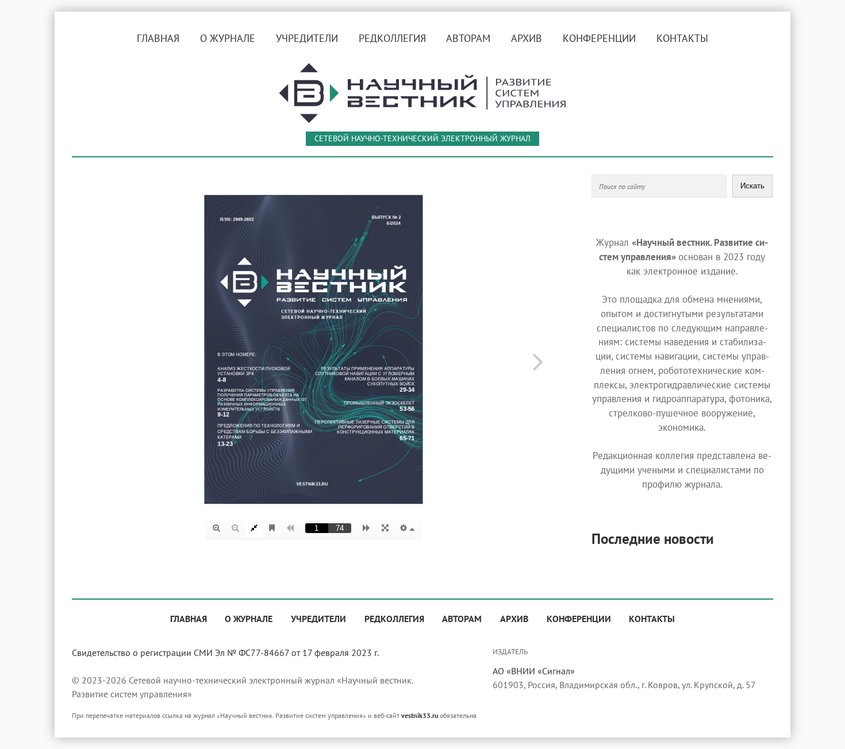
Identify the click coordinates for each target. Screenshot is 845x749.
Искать (752, 186)
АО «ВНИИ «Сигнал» (534, 671)
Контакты (682, 38)
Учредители (307, 38)
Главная (158, 38)
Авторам (468, 38)
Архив (526, 38)
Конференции (599, 38)
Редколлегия (392, 38)
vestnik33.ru (419, 715)
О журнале (227, 38)
